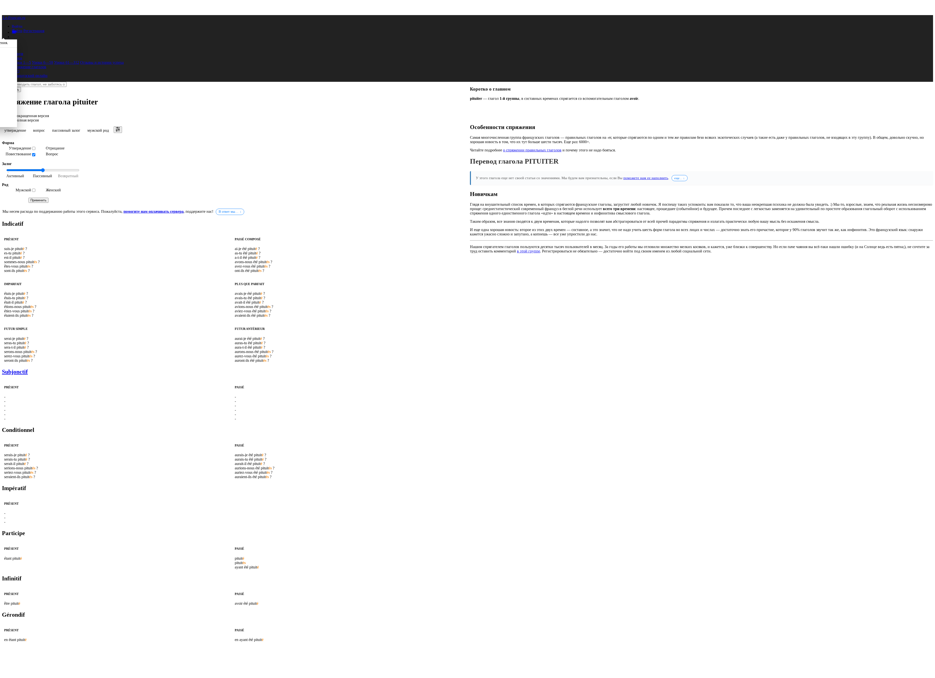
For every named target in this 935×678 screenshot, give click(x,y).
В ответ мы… (228, 212)
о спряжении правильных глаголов (532, 150)
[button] (17, 26)
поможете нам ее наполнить (645, 178)
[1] (42, 176)
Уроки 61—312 (66, 62)
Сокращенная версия (31, 116)
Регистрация (33, 31)
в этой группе (528, 251)
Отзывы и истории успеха (102, 62)
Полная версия (26, 120)
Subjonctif (15, 372)
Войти (17, 31)
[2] (67, 176)
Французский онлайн (29, 76)
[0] (18, 176)
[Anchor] (24, 224)
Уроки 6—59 (42, 62)
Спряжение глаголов (29, 67)
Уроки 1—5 (21, 62)
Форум (17, 54)
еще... (678, 178)
